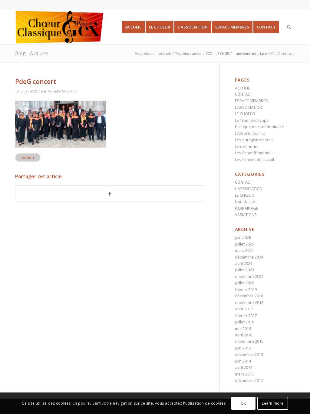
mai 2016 (243, 328)
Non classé (245, 201)
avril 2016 (243, 335)
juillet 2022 (244, 282)
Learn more (273, 403)
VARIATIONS (246, 214)
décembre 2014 (249, 354)
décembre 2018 (249, 296)
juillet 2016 (244, 322)
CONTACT (243, 94)
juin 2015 (243, 348)
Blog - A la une (31, 53)
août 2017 (244, 309)
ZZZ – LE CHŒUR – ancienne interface (236, 53)
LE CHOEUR (245, 113)
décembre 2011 (249, 380)
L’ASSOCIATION (248, 107)
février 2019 (246, 289)
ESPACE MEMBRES (251, 100)
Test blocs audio (188, 53)
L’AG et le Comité (250, 133)
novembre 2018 (249, 302)
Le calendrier (247, 146)
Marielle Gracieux (62, 91)
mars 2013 (244, 374)
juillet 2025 (244, 244)
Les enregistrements (254, 139)
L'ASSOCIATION (248, 188)
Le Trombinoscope (252, 120)
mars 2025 (244, 250)
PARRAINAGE (246, 208)
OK (243, 403)
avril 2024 (243, 263)
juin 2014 (243, 361)
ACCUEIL (242, 88)
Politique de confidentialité (259, 126)
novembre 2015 (249, 341)
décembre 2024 (249, 257)
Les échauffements (252, 152)
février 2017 (246, 315)
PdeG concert (35, 81)
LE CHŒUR (244, 195)
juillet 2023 (244, 269)
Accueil (165, 53)
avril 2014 (243, 367)
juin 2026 (243, 237)
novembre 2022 (249, 276)
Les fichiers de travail (254, 159)
